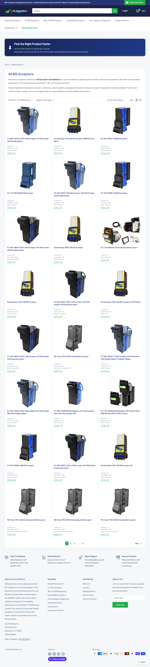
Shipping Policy (89, 591)
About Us (86, 584)
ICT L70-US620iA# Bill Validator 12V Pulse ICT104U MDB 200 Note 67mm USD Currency (120, 412)
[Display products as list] (141, 100)
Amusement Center (30, 28)
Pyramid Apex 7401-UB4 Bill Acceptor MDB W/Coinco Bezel (74, 140)
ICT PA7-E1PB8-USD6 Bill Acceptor (114, 193)
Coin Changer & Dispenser (100, 20)
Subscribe (120, 605)
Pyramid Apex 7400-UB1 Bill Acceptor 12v (117, 465)
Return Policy (88, 595)
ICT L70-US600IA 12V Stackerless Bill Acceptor (119, 247)
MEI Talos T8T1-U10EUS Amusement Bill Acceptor (26, 520)
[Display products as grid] (137, 100)
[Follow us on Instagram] (58, 654)
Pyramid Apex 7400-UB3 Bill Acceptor (21, 302)
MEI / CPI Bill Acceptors (52, 20)
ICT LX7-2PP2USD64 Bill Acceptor (20, 193)
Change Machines (122, 20)
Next (137, 543)
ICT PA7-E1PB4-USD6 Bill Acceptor (114, 139)
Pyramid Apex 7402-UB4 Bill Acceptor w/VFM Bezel (120, 302)
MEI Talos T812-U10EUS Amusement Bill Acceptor (73, 520)
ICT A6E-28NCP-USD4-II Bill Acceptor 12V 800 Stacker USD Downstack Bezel (28, 357)
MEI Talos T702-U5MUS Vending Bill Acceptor (118, 520)
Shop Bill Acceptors (13, 20)
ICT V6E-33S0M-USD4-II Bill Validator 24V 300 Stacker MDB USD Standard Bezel (28, 412)
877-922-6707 (24, 639)
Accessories (10, 28)
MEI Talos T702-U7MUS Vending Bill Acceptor (71, 356)
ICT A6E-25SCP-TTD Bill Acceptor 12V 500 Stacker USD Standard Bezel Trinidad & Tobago (120, 357)
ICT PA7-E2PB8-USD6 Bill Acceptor (20, 465)
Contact (86, 587)
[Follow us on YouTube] (63, 654)
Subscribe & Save (136, 2)
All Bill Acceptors (17, 65)
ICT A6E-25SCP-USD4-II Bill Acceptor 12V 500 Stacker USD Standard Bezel (28, 140)
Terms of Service (90, 599)
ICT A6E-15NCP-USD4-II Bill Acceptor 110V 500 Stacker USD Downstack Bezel (72, 303)
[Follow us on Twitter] (54, 654)
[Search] (115, 10)
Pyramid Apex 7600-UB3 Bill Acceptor (68, 247)
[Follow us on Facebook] (49, 654)
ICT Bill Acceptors (32, 20)
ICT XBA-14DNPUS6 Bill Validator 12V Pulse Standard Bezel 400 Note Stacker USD (74, 412)
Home (7, 65)
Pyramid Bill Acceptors (75, 20)
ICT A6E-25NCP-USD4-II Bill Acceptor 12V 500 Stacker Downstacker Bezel (75, 466)
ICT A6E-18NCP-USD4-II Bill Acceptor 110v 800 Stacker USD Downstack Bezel (28, 248)
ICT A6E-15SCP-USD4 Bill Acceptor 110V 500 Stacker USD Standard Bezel (74, 194)
